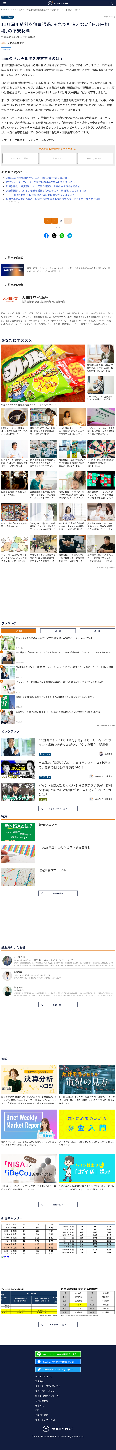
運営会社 (39, 1381)
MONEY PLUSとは (43, 1376)
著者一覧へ (58, 1004)
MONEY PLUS (6, 9)
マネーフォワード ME (45, 1419)
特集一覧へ (58, 893)
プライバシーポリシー (45, 1390)
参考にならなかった (95, 158)
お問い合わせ (41, 1400)
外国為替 (6, 49)
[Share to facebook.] (46, 235)
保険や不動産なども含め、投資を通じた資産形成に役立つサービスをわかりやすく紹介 (53, 199)
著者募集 (39, 1405)
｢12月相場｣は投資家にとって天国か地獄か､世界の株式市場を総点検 (43, 186)
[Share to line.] (62, 235)
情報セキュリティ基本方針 (48, 1386)
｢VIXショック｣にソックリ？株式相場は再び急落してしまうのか (40, 182)
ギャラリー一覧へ (58, 1324)
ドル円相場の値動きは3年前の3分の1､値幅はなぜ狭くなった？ (40, 195)
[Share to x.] (54, 235)
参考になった (58, 158)
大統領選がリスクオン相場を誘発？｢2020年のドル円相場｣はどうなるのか (46, 190)
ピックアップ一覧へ (58, 808)
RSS (37, 1410)
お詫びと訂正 (41, 1415)
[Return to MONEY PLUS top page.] (58, 3)
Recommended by (102, 568)
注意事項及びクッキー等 (47, 1395)
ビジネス (18, 9)
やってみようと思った (20, 158)
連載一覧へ (58, 1204)
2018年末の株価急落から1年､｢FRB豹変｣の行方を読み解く (37, 178)
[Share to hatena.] (69, 235)
